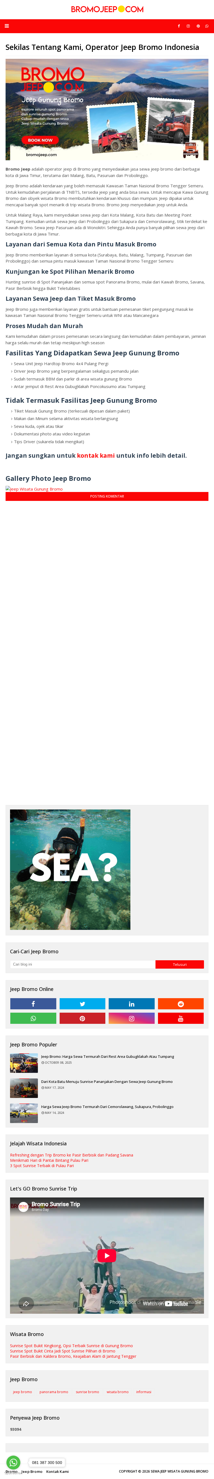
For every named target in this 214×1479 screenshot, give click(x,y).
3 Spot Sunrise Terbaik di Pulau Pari (42, 1165)
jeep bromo (22, 1392)
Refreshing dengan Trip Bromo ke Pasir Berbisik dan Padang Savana (71, 1155)
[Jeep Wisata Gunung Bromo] (34, 489)
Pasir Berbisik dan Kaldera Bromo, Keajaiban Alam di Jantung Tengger (73, 1356)
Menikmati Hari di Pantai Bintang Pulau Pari (49, 1160)
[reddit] (181, 1004)
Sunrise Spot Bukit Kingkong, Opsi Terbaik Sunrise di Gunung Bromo (71, 1345)
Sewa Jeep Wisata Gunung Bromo (179, 1471)
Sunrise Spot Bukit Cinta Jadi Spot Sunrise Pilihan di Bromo (62, 1351)
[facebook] (178, 26)
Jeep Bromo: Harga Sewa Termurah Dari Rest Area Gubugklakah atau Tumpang (107, 1056)
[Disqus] (107, 576)
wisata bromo (118, 1392)
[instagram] (188, 26)
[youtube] (181, 1018)
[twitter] (82, 1004)
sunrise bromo (87, 1392)
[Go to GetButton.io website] (13, 1473)
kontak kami (96, 455)
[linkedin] (131, 1004)
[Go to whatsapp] (13, 1463)
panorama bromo (54, 1392)
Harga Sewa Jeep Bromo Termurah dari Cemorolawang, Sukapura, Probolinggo (107, 1106)
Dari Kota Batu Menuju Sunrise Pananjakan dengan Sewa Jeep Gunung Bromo (107, 1081)
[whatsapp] (206, 26)
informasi (143, 1392)
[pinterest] (198, 26)
